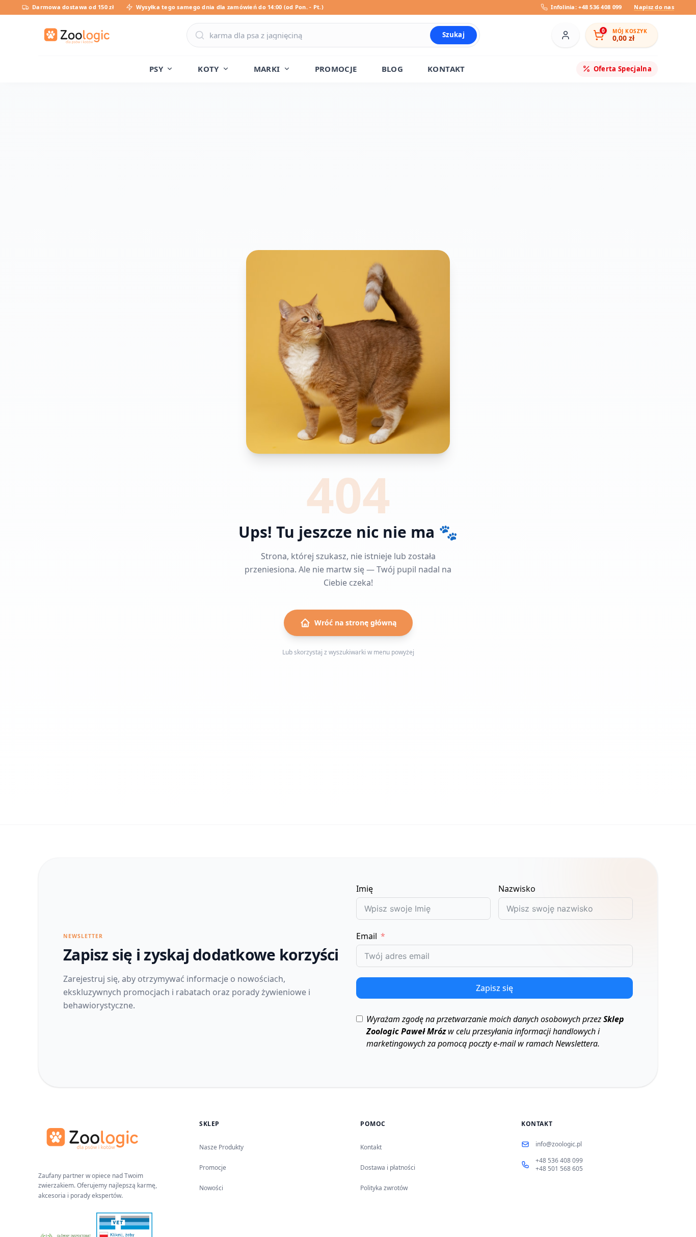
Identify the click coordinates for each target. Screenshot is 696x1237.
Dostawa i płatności (387, 1167)
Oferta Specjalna (623, 68)
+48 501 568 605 (559, 1169)
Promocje (212, 1167)
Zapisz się (494, 988)
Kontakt (371, 1147)
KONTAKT (446, 69)
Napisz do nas (654, 7)
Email (366, 936)
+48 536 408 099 (559, 1161)
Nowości (211, 1188)
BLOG (393, 69)
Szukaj (453, 34)
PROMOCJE (336, 69)
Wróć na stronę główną (355, 622)
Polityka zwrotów (384, 1188)
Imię (364, 888)
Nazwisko (517, 888)
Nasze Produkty (221, 1147)
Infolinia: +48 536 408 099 (586, 7)
